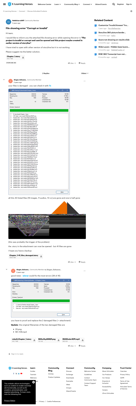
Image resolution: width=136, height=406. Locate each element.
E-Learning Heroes (10, 11)
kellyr (113, 35)
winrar (26, 275)
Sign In (129, 4)
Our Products (106, 374)
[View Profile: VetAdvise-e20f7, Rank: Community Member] (8, 21)
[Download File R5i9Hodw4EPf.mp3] (83, 340)
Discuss (69, 371)
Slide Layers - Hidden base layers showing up (113, 47)
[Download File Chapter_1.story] (23, 57)
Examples (69, 381)
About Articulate (108, 371)
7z (50, 85)
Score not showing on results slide (113, 40)
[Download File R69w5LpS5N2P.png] (58, 340)
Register (120, 4)
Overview (123, 371)
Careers (105, 390)
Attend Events (71, 391)
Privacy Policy (125, 374)
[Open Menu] (131, 11)
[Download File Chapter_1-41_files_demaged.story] (41, 256)
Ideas (68, 384)
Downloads (70, 378)
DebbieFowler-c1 (117, 50)
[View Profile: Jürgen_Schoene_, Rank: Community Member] (10, 81)
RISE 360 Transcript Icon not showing (111, 54)
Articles (51, 374)
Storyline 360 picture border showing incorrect (111, 32)
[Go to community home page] (20, 4)
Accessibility (106, 386)
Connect (22, 11)
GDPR (122, 378)
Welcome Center (90, 371)
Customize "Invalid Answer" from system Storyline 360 (113, 25)
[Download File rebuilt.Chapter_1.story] (34, 340)
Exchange (69, 374)
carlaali (114, 57)
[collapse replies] (4, 79)
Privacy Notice (9, 401)
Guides (32, 371)
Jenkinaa (114, 43)
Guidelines (88, 374)
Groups (68, 388)
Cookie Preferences (53, 401)
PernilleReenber (114, 28)
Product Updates (54, 377)
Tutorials (33, 374)
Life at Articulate (108, 393)
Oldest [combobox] (85, 73)
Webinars (33, 378)
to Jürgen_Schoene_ (53, 270)
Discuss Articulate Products (37, 11)
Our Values (106, 378)
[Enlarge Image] (47, 142)
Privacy (41, 401)
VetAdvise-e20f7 (18, 20)
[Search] (113, 4)
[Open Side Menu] (4, 4)
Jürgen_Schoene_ (20, 80)
